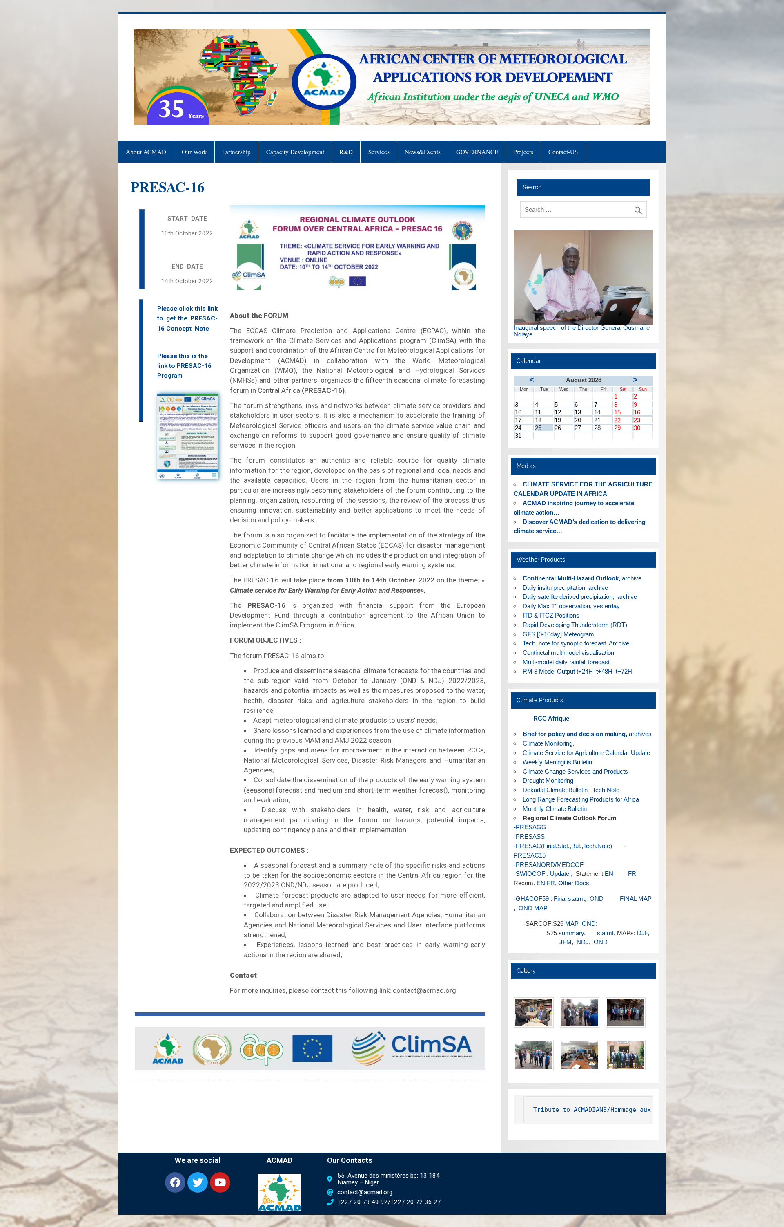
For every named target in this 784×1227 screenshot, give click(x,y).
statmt (605, 932)
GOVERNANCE (477, 152)
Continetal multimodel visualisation (568, 652)
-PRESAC (527, 845)
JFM (565, 941)
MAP (572, 923)
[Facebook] (175, 1182)
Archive (619, 643)
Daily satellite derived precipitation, (568, 596)
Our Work (194, 152)
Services (379, 152)
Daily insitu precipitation (554, 587)
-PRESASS (529, 836)
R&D (346, 152)
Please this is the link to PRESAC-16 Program (184, 366)
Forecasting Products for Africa (598, 799)
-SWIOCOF (529, 873)
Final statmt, (570, 898)
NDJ (583, 941)
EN (609, 873)
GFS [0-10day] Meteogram (558, 634)
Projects (523, 152)
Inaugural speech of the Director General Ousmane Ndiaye (582, 330)
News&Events (423, 152)
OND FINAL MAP (621, 898)
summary (571, 932)
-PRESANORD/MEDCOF (549, 864)
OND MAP (532, 908)
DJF (642, 932)
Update (559, 873)
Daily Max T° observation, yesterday (571, 605)
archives (640, 733)
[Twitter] (197, 1182)
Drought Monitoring (548, 780)
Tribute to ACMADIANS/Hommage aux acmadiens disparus (627, 1109)
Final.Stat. (556, 845)
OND (589, 923)
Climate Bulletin (555, 789)
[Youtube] (220, 1182)
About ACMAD (146, 152)
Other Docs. (574, 883)
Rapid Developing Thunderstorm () (575, 624)
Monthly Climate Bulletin (555, 808)
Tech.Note (605, 789)
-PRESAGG (530, 827)
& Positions (552, 615)
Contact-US (563, 152)
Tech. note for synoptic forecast (564, 643)
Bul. (576, 845)
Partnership (236, 152)
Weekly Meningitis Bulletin (557, 762)
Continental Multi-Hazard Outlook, (571, 578)
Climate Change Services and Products (575, 771)
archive (631, 578)
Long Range (539, 799)
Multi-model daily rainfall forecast (567, 661)
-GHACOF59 (531, 898)
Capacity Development (295, 152)
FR (625, 873)
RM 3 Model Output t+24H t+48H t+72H (577, 671)
